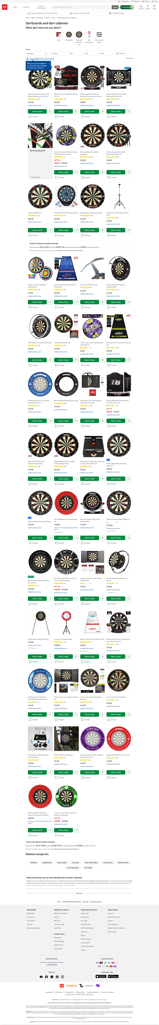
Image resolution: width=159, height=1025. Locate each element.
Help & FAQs (31, 913)
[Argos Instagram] (62, 977)
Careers (110, 920)
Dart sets (86, 901)
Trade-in (83, 950)
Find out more (35, 177)
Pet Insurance (85, 943)
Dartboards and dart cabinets (71, 901)
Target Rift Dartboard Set (62, 342)
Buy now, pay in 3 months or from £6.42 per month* (66, 528)
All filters (122, 53)
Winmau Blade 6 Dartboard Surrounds (66, 400)
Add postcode (34, 59)
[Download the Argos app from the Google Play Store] (113, 977)
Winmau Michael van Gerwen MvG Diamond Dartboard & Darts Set (38, 95)
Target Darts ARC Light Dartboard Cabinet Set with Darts (91, 402)
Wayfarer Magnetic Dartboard (63, 755)
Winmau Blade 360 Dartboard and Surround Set (38, 582)
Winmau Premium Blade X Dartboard (118, 519)
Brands (102, 53)
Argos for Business (114, 917)
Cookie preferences (93, 992)
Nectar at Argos (86, 939)
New (71, 53)
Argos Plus (57, 928)
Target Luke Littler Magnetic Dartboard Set (37, 286)
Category (55, 53)
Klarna (83, 935)
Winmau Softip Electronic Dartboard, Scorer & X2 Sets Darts (118, 640)
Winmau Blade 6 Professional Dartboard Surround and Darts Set (91, 95)
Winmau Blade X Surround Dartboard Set (66, 520)
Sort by (28, 49)
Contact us (30, 917)
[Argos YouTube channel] (41, 977)
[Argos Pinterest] (57, 977)
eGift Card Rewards (87, 928)
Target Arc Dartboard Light (89, 285)
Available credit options (34, 105)
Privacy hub (59, 992)
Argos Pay (84, 932)
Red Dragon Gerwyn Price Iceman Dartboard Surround (38, 402)
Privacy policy (69, 992)
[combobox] (81, 7)
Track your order (59, 924)
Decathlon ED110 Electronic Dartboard (66, 213)
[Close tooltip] (49, 63)
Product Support (59, 941)
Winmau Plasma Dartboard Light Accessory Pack (38, 756)
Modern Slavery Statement (116, 928)
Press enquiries (113, 924)
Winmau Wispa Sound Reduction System (116, 579)
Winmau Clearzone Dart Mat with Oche (92, 639)
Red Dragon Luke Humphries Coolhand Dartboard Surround (37, 698)
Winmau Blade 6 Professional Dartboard (89, 153)
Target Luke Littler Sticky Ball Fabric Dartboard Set (91, 344)
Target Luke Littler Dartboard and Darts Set (91, 698)
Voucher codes (85, 924)
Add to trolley (37, 111)
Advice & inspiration (33, 928)
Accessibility (49, 992)
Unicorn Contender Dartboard (116, 697)
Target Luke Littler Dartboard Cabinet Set (66, 698)
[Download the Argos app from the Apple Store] (101, 977)
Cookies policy (80, 992)
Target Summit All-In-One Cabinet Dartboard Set (91, 579)
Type (86, 53)
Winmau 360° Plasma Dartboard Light (40, 342)
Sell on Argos (112, 932)
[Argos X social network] (52, 977)
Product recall (58, 945)
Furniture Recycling (87, 946)
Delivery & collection (60, 913)
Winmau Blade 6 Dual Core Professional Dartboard (36, 462)
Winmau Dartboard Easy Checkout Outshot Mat (65, 286)
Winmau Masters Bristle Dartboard (91, 213)
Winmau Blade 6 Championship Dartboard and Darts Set (116, 95)
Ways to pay (84, 913)
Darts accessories (96, 901)
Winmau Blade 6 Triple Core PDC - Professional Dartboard (64, 462)
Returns (56, 917)
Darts (59, 901)
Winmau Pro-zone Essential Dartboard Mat (118, 344)
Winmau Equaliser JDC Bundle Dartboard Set (90, 520)
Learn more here (51, 964)
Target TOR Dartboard (35, 213)
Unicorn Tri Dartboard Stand (63, 639)
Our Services (85, 917)
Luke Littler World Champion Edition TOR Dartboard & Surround (65, 153)
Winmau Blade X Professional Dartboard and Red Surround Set (38, 814)
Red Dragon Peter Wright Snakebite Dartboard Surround (91, 756)
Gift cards (84, 920)
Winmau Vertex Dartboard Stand (38, 639)
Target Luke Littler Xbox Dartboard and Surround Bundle (65, 814)
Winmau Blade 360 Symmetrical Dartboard (116, 465)
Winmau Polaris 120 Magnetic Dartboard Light (115, 286)
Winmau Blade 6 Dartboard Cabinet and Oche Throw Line (117, 402)
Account (29, 924)
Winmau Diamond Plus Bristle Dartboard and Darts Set (115, 153)
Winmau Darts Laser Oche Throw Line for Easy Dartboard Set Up (92, 462)
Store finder (31, 920)
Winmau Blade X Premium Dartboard (39, 521)
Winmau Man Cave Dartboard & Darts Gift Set (66, 95)
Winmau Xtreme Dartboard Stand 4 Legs (117, 214)
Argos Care (57, 937)
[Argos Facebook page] (46, 977)
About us (111, 913)
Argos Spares (58, 948)
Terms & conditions (107, 992)
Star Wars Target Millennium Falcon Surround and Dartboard (65, 579)
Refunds (57, 920)
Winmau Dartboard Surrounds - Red (117, 755)
